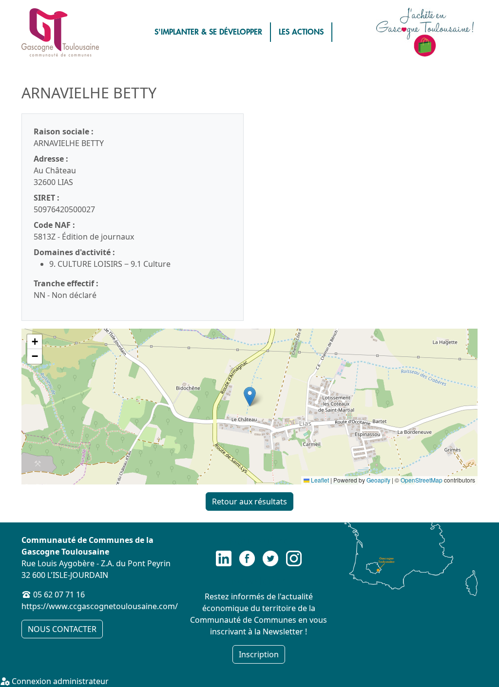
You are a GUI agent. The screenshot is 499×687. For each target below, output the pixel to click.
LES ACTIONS (301, 32)
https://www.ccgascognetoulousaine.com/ (99, 606)
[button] (250, 397)
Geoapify (378, 480)
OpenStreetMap (421, 480)
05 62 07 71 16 (59, 594)
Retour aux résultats (249, 501)
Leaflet (319, 480)
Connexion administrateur (59, 681)
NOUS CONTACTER (62, 629)
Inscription (259, 654)
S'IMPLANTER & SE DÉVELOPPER (208, 32)
